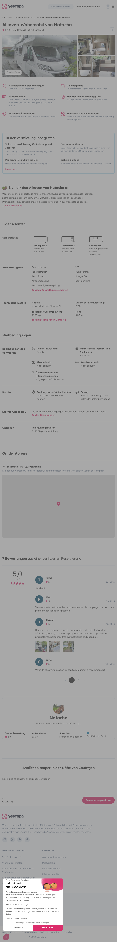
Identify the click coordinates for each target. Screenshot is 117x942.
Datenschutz (54, 932)
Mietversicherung (51, 868)
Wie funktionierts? (12, 857)
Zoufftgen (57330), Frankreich (29, 29)
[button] (6, 937)
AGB (42, 932)
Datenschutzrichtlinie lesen (16, 918)
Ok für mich (48, 927)
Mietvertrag (48, 862)
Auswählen (18, 927)
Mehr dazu (11, 169)
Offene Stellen (29, 932)
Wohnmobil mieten (12, 862)
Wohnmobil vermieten (89, 6)
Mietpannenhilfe (50, 874)
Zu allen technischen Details (48, 319)
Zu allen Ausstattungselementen (50, 290)
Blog (4, 932)
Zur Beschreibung (12, 205)
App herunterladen (60, 6)
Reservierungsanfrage (98, 800)
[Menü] (110, 6)
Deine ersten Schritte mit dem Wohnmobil (18, 870)
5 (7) (7, 29)
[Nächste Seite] (84, 680)
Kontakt (14, 932)
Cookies (67, 932)
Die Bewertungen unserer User (18, 877)
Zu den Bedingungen (43, 415)
